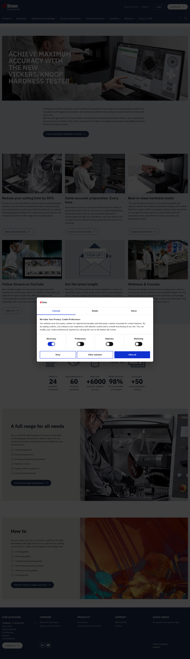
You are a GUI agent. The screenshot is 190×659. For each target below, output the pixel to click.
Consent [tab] (56, 311)
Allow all (132, 355)
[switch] (80, 344)
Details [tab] (95, 311)
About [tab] (134, 311)
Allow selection (95, 355)
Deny (58, 355)
